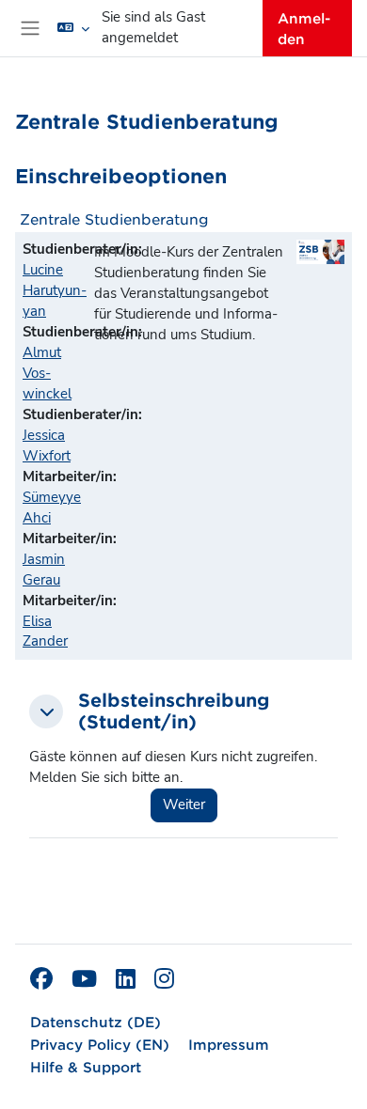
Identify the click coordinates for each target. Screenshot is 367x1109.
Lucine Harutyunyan (55, 290)
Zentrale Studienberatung (114, 218)
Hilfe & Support (85, 1066)
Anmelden (304, 27)
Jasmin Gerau (44, 569)
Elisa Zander (45, 631)
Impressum (228, 1044)
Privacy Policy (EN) (99, 1044)
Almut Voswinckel (47, 373)
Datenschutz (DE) (95, 1021)
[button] (73, 28)
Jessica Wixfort (47, 445)
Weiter (184, 804)
